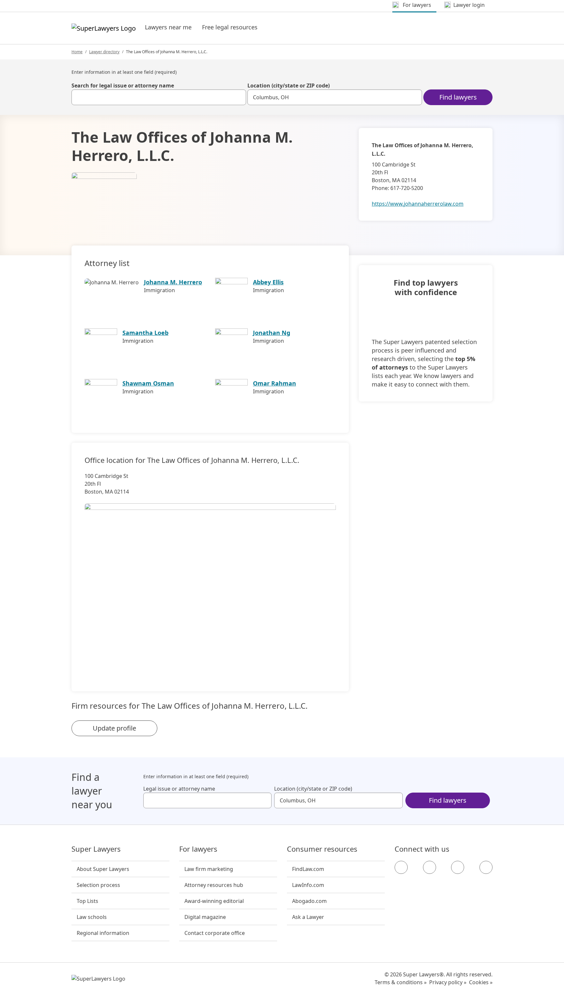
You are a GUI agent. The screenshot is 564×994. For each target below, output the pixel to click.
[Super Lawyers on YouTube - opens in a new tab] (457, 867)
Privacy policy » (447, 982)
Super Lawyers (96, 849)
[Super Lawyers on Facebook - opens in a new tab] (401, 867)
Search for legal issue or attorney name (122, 85)
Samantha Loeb (145, 333)
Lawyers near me (168, 27)
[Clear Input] (238, 97)
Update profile (114, 728)
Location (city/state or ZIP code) (288, 85)
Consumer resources (322, 849)
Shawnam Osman (148, 383)
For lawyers (198, 849)
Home (77, 52)
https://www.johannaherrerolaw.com (417, 203)
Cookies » (481, 982)
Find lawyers (458, 97)
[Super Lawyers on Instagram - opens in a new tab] (429, 867)
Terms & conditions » (401, 982)
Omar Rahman (274, 383)
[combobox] (158, 97)
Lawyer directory (104, 52)
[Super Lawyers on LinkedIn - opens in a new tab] (486, 867)
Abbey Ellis (268, 282)
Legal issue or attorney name (179, 788)
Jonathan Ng (271, 333)
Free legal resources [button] (230, 27)
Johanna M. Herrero (173, 282)
